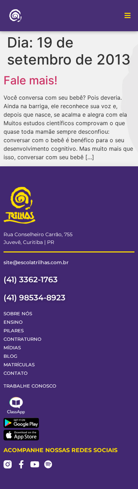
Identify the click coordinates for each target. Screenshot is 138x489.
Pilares (14, 330)
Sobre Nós (18, 313)
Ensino (13, 322)
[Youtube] (34, 464)
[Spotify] (48, 464)
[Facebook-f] (21, 464)
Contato (16, 373)
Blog (10, 356)
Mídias (12, 347)
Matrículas (19, 364)
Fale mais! (30, 80)
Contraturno (22, 339)
